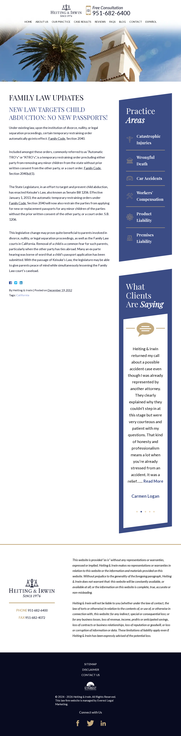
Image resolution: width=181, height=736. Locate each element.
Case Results (82, 21)
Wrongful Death (145, 160)
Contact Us (90, 675)
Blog (122, 21)
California (22, 295)
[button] (137, 511)
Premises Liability (145, 238)
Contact (135, 21)
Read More (153, 481)
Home (28, 21)
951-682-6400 (111, 13)
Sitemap (90, 664)
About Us (42, 21)
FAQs (112, 21)
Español (151, 21)
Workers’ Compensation (150, 196)
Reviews (100, 21)
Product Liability (144, 217)
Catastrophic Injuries (148, 139)
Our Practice (61, 21)
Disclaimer (90, 669)
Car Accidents (149, 178)
